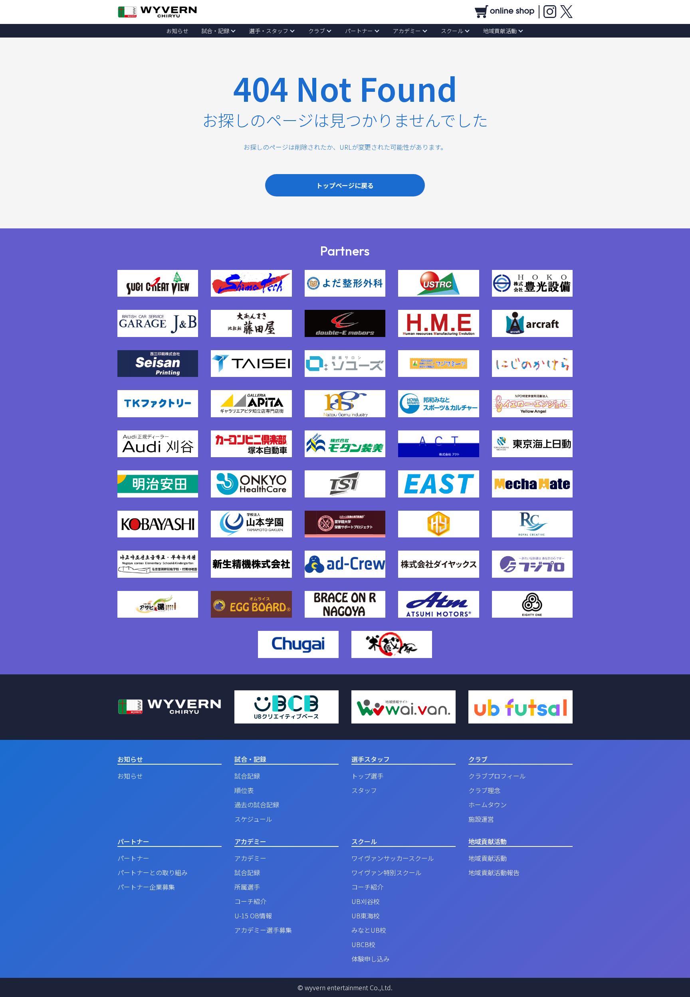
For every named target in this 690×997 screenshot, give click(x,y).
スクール (452, 31)
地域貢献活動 (500, 31)
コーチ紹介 (250, 901)
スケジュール (253, 819)
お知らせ (177, 31)
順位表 (244, 790)
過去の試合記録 (256, 804)
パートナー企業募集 (146, 887)
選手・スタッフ (268, 31)
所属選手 (247, 887)
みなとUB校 (368, 930)
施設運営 (481, 819)
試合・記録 (215, 31)
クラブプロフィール (497, 776)
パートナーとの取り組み (152, 872)
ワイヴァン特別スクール (386, 872)
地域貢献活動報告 (493, 872)
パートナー (359, 31)
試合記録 (247, 776)
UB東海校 (365, 915)
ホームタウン (487, 804)
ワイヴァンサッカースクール (392, 858)
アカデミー (407, 31)
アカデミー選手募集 (263, 930)
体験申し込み (370, 958)
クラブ (316, 31)
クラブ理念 (484, 790)
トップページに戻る (345, 185)
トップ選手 (367, 776)
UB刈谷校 (365, 901)
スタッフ (364, 790)
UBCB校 (363, 944)
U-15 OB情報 (253, 915)
